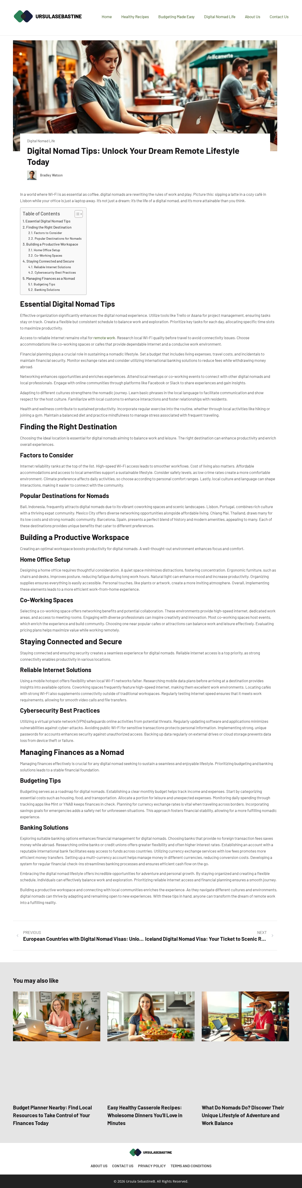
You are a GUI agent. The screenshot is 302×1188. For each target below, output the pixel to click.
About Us (252, 16)
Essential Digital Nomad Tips (47, 221)
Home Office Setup (47, 250)
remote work (104, 337)
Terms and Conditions (191, 1165)
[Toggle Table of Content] (76, 214)
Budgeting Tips (44, 284)
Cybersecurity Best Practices (55, 272)
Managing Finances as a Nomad (50, 278)
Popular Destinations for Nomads (58, 238)
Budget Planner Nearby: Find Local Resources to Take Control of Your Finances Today (52, 1115)
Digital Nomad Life (219, 16)
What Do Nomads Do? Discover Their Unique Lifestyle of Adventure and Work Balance (243, 1115)
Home (107, 16)
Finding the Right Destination (48, 227)
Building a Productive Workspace (52, 244)
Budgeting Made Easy (176, 16)
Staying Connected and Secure (50, 261)
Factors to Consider (48, 233)
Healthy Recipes (135, 16)
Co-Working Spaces (48, 255)
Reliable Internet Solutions (52, 267)
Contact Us (279, 16)
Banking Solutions (47, 290)
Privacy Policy (152, 1165)
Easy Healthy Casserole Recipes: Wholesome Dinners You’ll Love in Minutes (144, 1115)
